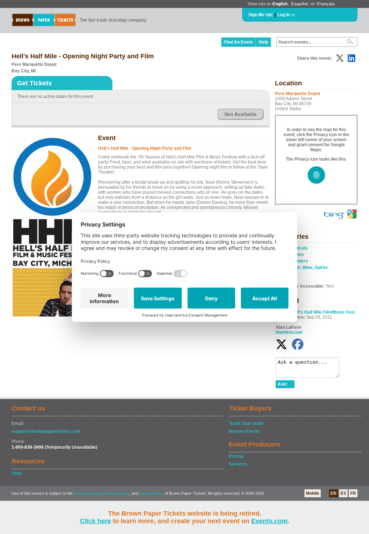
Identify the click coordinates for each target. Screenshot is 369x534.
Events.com (269, 521)
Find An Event (238, 42)
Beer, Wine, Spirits (309, 267)
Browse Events (244, 431)
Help (263, 42)
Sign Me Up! (260, 14)
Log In (283, 14)
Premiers (298, 261)
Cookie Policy (151, 493)
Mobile (312, 493)
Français (326, 3)
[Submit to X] (340, 58)
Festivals (298, 248)
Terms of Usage (87, 493)
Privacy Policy (116, 493)
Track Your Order (246, 423)
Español (299, 3)
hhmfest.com (289, 332)
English (280, 3)
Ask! (282, 384)
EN (333, 493)
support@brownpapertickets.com (46, 431)
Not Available (240, 114)
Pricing (236, 456)
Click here (95, 521)
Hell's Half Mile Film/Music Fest (323, 312)
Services (238, 464)
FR (353, 493)
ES (343, 493)
